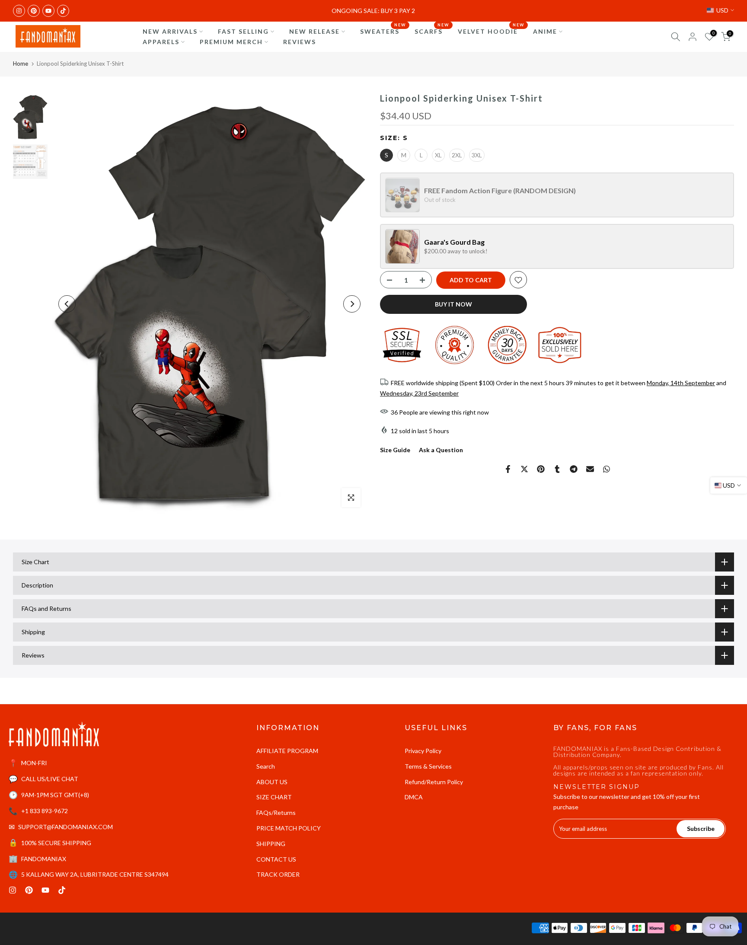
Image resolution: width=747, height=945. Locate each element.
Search (265, 766)
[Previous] (67, 304)
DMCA (414, 797)
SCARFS (432, 30)
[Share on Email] (590, 469)
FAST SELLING (243, 31)
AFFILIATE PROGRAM (287, 750)
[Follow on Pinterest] (34, 11)
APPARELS (161, 41)
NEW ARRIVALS (170, 31)
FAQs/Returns (276, 812)
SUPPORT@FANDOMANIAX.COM (65, 826)
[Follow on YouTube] (48, 11)
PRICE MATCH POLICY (288, 828)
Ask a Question (441, 449)
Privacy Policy (423, 750)
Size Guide (395, 449)
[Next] (352, 304)
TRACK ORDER (278, 874)
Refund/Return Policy (434, 781)
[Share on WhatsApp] (606, 469)
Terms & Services (428, 766)
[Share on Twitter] (524, 469)
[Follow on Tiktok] (63, 11)
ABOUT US (271, 781)
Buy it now (453, 304)
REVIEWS (299, 41)
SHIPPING (270, 843)
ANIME (545, 31)
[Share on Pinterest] (541, 469)
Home (20, 63)
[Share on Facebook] (508, 469)
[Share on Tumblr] (557, 469)
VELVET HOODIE (491, 30)
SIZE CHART (274, 797)
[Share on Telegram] (574, 469)
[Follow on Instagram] (19, 11)
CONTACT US (276, 859)
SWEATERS (383, 30)
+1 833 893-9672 (44, 810)
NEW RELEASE (314, 31)
